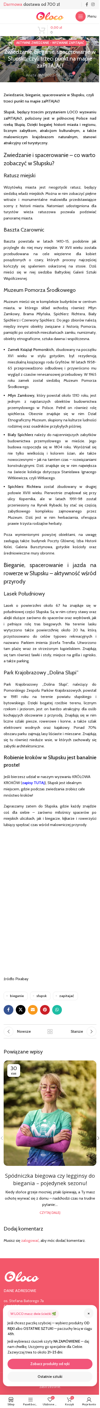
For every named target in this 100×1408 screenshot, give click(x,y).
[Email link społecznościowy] (33, 1010)
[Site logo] (50, 16)
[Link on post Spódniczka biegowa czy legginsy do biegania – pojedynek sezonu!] (50, 1113)
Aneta (31, 75)
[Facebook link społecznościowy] (87, 4)
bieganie (17, 996)
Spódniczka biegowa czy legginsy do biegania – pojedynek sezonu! (50, 1179)
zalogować (30, 1240)
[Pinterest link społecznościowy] (45, 1010)
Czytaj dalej (50, 1212)
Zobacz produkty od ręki (50, 1364)
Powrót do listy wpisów (50, 1031)
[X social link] (20, 1010)
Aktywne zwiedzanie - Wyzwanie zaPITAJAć (50, 43)
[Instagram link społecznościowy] (93, 4)
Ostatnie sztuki (50, 1376)
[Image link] (22, 1276)
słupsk (41, 996)
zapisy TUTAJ (33, 782)
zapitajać (66, 996)
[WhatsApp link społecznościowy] (57, 1010)
